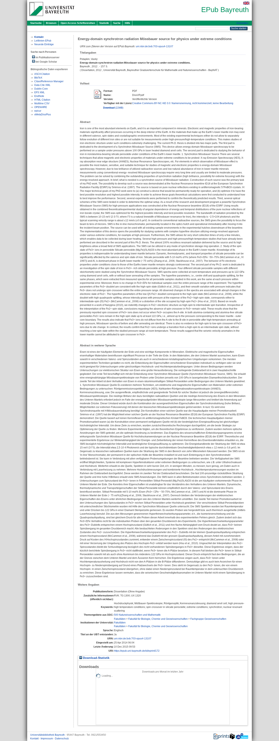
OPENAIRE (40, 107)
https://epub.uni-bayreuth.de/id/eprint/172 (137, 650)
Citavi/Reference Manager (49, 81)
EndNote (39, 96)
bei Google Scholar (46, 61)
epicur (37, 110)
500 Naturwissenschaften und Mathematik (137, 614)
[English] (246, 3)
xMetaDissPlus (42, 114)
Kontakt (34, 738)
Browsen (51, 23)
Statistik (104, 23)
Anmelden (242, 23)
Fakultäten (120, 619)
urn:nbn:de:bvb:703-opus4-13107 (154, 46)
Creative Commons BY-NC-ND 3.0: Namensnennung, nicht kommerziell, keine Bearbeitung (182, 103)
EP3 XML (39, 92)
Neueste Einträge (44, 44)
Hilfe (127, 23)
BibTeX (38, 77)
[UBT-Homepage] (51, 17)
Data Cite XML (42, 85)
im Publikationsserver (47, 57)
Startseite (36, 23)
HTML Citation (42, 99)
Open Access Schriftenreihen (78, 23)
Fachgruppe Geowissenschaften (208, 619)
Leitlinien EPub (42, 40)
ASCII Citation (42, 74)
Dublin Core (41, 88)
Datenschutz (62, 738)
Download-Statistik (95, 657)
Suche (117, 23)
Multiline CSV (41, 103)
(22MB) (113, 107)
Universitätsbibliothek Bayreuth (47, 734)
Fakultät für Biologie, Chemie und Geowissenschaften (158, 619)
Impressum (47, 738)
